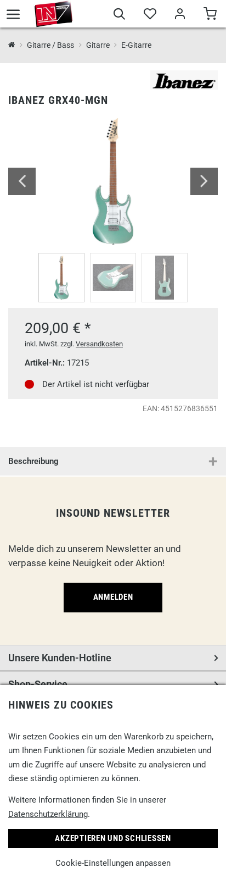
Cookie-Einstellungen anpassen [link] (113, 863)
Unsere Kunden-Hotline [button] (59, 658)
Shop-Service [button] (37, 684)
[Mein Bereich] (180, 15)
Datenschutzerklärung (48, 814)
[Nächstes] (204, 181)
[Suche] (119, 15)
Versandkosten (99, 344)
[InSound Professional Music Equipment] (53, 13)
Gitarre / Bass (50, 45)
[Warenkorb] (210, 15)
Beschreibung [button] (33, 461)
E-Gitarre (136, 45)
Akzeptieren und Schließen (113, 838)
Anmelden (113, 597)
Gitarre (97, 45)
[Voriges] (22, 181)
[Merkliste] (149, 15)
